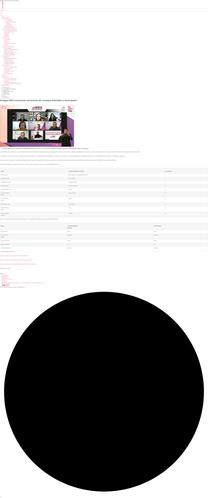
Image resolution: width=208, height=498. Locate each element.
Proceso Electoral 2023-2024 (10, 78)
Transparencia (6, 56)
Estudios (6, 44)
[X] (2, 5)
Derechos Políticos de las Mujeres (11, 49)
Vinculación (6, 34)
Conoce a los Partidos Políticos (10, 67)
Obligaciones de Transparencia (10, 58)
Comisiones (8, 24)
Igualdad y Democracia (8, 46)
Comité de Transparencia (9, 62)
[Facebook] (2, 2)
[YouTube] (2, 3)
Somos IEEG (4, 275)
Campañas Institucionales (9, 54)
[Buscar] (1, 12)
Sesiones (8, 23)
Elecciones (5, 76)
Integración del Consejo (11, 22)
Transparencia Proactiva (9, 63)
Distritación (6, 81)
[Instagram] (2, 6)
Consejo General (5, 276)
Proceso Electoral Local (9, 32)
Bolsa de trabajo (5, 85)
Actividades (6, 33)
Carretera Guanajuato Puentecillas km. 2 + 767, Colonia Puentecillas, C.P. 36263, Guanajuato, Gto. (23, 282)
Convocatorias (7, 39)
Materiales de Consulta (9, 53)
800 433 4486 (6, 284)
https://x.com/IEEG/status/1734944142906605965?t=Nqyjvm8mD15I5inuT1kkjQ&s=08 (17, 264)
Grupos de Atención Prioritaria (10, 52)
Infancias (6, 40)
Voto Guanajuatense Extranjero (9, 29)
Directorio (6, 72)
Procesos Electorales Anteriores (10, 82)
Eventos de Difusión (8, 68)
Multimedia (6, 35)
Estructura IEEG (6, 17)
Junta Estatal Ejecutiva (9, 27)
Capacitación (7, 69)
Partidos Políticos (6, 65)
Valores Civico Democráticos (10, 43)
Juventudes (6, 42)
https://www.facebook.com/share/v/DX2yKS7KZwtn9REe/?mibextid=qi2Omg (15, 259)
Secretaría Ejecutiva (8, 25)
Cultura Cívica (6, 37)
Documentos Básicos (8, 73)
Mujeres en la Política (8, 50)
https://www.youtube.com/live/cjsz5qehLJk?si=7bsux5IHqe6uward (13, 255)
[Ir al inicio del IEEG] (9, 0)
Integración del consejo (7, 278)
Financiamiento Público (9, 71)
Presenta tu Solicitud (8, 59)
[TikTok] (2, 8)
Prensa (3, 74)
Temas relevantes (7, 48)
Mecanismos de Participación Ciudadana (12, 83)
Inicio (3, 16)
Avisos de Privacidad (8, 61)
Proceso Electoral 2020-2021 (10, 79)
